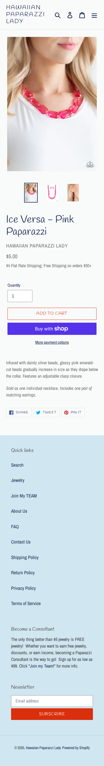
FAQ (15, 526)
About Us (19, 511)
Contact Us (21, 542)
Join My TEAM (24, 495)
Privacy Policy (23, 588)
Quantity (13, 285)
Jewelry (17, 480)
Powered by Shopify (76, 747)
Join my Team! (42, 666)
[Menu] (94, 14)
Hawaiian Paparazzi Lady (25, 14)
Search (17, 465)
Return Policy (23, 572)
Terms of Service (26, 603)
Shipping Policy (25, 557)
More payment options (52, 342)
